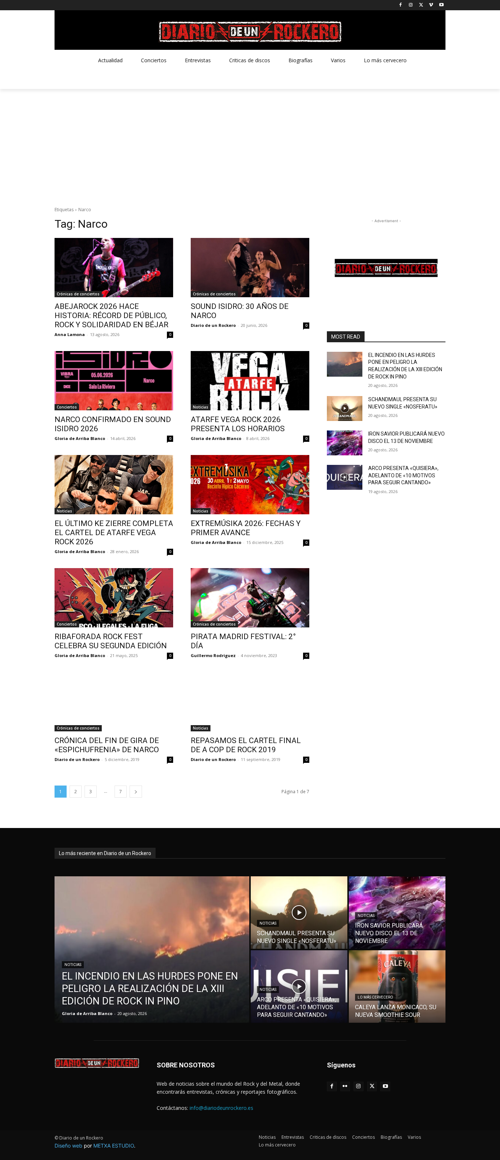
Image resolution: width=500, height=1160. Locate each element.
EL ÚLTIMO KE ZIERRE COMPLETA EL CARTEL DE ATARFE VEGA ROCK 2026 (114, 532)
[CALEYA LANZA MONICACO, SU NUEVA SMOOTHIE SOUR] (397, 986)
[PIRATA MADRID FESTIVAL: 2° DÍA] (250, 597)
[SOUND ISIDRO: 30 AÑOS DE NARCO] (250, 267)
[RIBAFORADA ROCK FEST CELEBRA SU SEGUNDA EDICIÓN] (114, 597)
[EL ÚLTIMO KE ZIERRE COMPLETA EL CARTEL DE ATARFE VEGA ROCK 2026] (114, 484)
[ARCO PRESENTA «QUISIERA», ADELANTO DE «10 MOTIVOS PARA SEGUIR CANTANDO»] (344, 477)
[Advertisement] (250, 144)
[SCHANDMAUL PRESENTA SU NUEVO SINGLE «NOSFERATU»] (344, 408)
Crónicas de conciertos (78, 293)
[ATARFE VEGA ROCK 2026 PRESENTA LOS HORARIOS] (250, 380)
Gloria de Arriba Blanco (80, 438)
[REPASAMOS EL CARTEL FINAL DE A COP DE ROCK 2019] (250, 701)
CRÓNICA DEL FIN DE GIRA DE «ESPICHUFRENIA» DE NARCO (107, 745)
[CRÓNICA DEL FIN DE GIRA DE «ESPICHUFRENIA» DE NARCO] (114, 701)
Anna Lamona (70, 334)
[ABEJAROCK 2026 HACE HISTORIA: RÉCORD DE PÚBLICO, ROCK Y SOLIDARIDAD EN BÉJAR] (114, 267)
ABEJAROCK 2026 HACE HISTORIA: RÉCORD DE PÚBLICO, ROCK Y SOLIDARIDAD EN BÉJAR (111, 315)
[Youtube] (441, 5)
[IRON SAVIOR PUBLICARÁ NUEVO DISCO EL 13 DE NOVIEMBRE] (344, 442)
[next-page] (136, 792)
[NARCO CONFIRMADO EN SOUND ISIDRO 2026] (114, 380)
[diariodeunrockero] (250, 31)
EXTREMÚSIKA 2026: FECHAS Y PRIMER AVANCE (246, 528)
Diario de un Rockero (213, 325)
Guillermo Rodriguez (213, 655)
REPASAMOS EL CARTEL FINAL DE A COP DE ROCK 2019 (246, 745)
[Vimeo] (431, 5)
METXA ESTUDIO (113, 1145)
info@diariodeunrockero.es (221, 1107)
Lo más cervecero (375, 997)
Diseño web (68, 1145)
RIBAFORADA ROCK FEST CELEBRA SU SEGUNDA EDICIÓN (111, 641)
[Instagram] (411, 5)
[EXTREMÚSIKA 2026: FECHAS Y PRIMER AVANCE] (250, 484)
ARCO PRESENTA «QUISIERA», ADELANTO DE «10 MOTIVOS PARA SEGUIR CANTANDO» (403, 475)
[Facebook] (400, 5)
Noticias (200, 407)
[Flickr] (345, 1087)
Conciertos (67, 407)
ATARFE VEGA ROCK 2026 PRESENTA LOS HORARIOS (238, 424)
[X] (421, 5)
